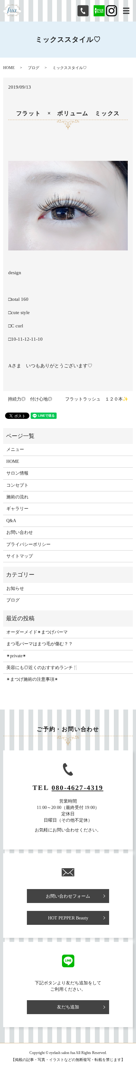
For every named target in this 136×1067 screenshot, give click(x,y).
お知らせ (15, 588)
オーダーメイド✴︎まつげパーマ (37, 632)
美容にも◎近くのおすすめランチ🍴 (42, 667)
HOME (9, 68)
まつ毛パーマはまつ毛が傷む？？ (39, 643)
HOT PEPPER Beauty (68, 918)
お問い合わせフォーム (68, 896)
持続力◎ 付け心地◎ (30, 399)
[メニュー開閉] (126, 11)
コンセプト (17, 485)
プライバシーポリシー (28, 544)
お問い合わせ (19, 532)
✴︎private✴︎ (16, 655)
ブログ (33, 68)
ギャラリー (17, 508)
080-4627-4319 (77, 788)
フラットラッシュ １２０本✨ (96, 399)
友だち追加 (68, 1007)
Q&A (11, 520)
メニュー (15, 449)
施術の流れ (17, 497)
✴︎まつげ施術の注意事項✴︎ (32, 679)
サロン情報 (17, 473)
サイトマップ (19, 556)
